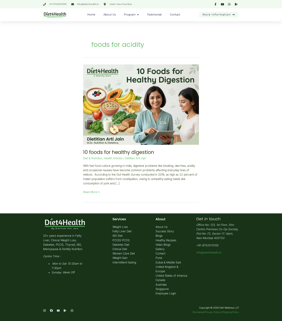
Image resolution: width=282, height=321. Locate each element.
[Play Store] (65, 310)
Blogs (159, 235)
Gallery (160, 249)
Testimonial (154, 14)
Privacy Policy (212, 312)
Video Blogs (163, 244)
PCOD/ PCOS (121, 240)
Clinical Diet (119, 249)
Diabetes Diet (120, 244)
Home (91, 14)
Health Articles (113, 158)
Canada (160, 280)
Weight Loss (120, 227)
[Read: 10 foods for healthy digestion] (141, 104)
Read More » (91, 192)
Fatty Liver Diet (122, 231)
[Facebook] (51, 310)
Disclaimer (198, 312)
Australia (161, 284)
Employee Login (166, 293)
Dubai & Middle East (168, 262)
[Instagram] (44, 310)
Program (129, 14)
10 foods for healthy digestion (118, 152)
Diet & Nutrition (92, 158)
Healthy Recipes (166, 240)
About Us (109, 14)
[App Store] (71, 310)
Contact (175, 14)
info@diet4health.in (208, 252)
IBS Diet (117, 235)
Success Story (165, 231)
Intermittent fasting (124, 262)
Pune (159, 258)
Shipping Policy (230, 312)
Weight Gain (119, 258)
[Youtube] (58, 310)
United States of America (171, 275)
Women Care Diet (123, 253)
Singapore (162, 289)
